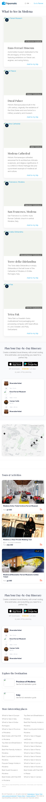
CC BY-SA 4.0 (37, 94)
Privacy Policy (21, 796)
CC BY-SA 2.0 (37, 307)
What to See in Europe (10, 715)
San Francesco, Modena (22, 211)
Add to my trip (32, 64)
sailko (32, 146)
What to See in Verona (32, 760)
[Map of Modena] (23, 440)
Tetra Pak (13, 314)
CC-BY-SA (38, 41)
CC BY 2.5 (38, 146)
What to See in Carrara (32, 777)
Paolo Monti (28, 205)
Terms (37, 794)
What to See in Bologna (33, 743)
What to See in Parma (32, 750)
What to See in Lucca (32, 763)
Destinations (31, 794)
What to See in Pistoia (32, 753)
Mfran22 (29, 94)
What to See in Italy (9, 719)
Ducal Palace (15, 100)
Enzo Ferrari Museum (21, 47)
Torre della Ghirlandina (22, 261)
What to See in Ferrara (32, 756)
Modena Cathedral (19, 153)
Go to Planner (38, 3)
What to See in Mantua (32, 746)
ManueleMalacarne (26, 255)
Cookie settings (30, 796)
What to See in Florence (33, 767)
